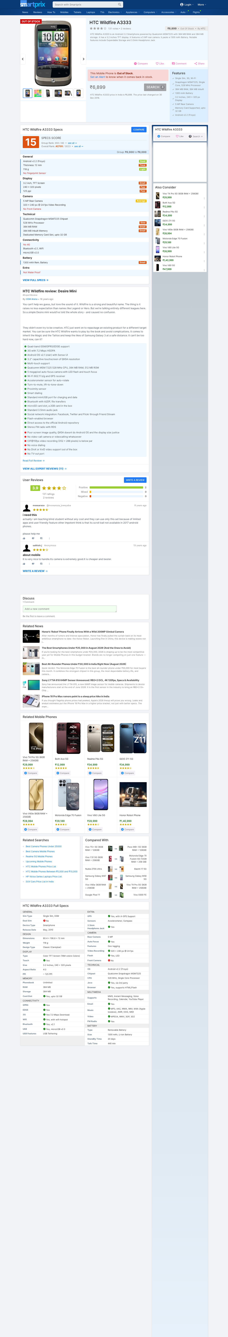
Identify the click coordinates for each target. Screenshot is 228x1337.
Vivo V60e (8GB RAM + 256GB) (35, 815)
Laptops (90, 12)
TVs (102, 12)
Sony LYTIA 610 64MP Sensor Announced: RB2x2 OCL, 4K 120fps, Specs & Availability (90, 680)
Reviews (37, 12)
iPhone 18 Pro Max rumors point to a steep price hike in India (75, 696)
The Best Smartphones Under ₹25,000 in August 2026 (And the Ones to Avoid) (86, 648)
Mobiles (64, 12)
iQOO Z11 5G (126, 759)
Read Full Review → (34, 460)
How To (51, 12)
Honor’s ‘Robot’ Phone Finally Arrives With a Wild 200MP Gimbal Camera (83, 631)
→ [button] (45, 468)
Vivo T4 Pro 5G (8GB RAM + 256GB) (34, 759)
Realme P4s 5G (95, 759)
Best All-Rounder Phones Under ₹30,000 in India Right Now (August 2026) (84, 664)
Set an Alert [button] (97, 76)
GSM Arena (31, 299)
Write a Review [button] (135, 480)
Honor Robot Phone (130, 815)
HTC (203, 28)
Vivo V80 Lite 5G (96, 815)
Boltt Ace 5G (61, 759)
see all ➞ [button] (72, 143)
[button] (84, 280)
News (25, 12)
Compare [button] (138, 129)
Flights (196, 12)
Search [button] (153, 87)
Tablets (77, 12)
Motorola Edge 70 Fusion (68, 815)
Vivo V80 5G (169, 265)
